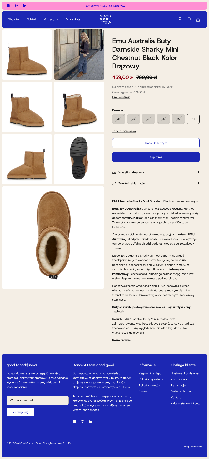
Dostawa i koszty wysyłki (186, 373)
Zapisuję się (20, 412)
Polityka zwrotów (150, 385)
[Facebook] (9, 5)
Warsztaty (73, 19)
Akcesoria (51, 19)
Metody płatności (182, 391)
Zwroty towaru (180, 379)
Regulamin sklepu (150, 373)
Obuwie (13, 19)
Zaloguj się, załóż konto (185, 403)
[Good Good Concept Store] (105, 19)
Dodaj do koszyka (156, 143)
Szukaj (143, 391)
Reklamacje (178, 385)
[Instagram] (17, 5)
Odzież (31, 19)
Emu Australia (121, 97)
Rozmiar (117, 110)
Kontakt (176, 397)
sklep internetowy (193, 446)
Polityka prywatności (152, 379)
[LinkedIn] (25, 5)
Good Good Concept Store (28, 443)
